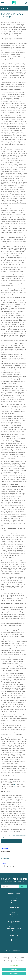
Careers (14, 917)
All (8, 8)
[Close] (26, 955)
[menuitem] (3, 8)
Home (2, 8)
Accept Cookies (14, 973)
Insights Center (14, 926)
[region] (14, 964)
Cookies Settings (13, 965)
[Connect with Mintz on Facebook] (15, 941)
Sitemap (7, 950)
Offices (14, 912)
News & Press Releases (14, 928)
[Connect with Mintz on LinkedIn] (12, 941)
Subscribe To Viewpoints (10, 841)
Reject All (14, 969)
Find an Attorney (14, 914)
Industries (14, 900)
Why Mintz (14, 902)
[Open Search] (26, 3)
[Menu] (2, 3)
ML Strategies (5, 858)
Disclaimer (16, 950)
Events (14, 931)
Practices (14, 898)
